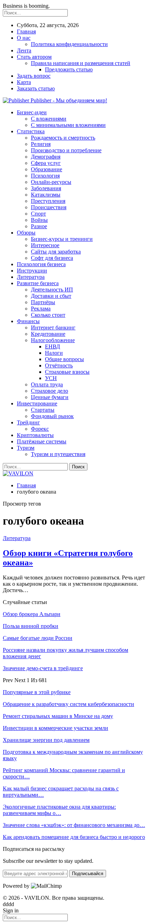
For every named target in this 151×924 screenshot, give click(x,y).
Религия (41, 144)
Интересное (45, 245)
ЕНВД (52, 346)
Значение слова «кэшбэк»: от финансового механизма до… (74, 825)
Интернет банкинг (53, 328)
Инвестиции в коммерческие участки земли (55, 728)
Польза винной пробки (30, 626)
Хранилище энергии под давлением (46, 740)
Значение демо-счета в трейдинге (43, 668)
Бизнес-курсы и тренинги (62, 239)
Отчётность (59, 365)
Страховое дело (49, 391)
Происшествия (48, 207)
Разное (39, 226)
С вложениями (48, 119)
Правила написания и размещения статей (80, 63)
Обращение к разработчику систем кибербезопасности (68, 704)
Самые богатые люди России (37, 638)
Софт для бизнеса (52, 258)
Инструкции (32, 271)
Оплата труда (47, 384)
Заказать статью (36, 88)
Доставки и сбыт (51, 296)
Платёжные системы (41, 441)
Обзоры (26, 233)
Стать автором (34, 57)
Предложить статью (69, 69)
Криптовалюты (35, 435)
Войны (39, 220)
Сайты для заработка (56, 252)
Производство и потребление (66, 150)
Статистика (31, 131)
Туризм (25, 448)
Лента (24, 50)
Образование (46, 169)
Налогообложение (53, 340)
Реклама (41, 309)
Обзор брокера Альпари (31, 614)
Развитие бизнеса (38, 283)
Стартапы (42, 410)
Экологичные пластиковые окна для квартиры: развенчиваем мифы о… (59, 810)
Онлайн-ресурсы (51, 182)
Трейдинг (28, 422)
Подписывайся (87, 873)
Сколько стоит (48, 315)
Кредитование (48, 334)
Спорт (38, 214)
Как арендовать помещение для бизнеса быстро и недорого (74, 837)
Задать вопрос (34, 76)
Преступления (48, 201)
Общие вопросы (64, 359)
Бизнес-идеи (32, 112)
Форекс (40, 429)
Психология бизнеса (41, 264)
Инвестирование (37, 403)
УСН (51, 378)
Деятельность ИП (52, 290)
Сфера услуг (46, 163)
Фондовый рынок (52, 416)
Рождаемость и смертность (63, 138)
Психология (45, 176)
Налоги (54, 353)
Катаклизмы (45, 195)
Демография (45, 157)
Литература (31, 277)
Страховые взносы (67, 372)
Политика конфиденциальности (69, 44)
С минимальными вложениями (68, 125)
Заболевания (46, 188)
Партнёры (43, 302)
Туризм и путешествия (58, 454)
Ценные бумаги (49, 397)
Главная (26, 31)
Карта (24, 82)
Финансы (28, 321)
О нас (24, 38)
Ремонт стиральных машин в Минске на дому (58, 716)
